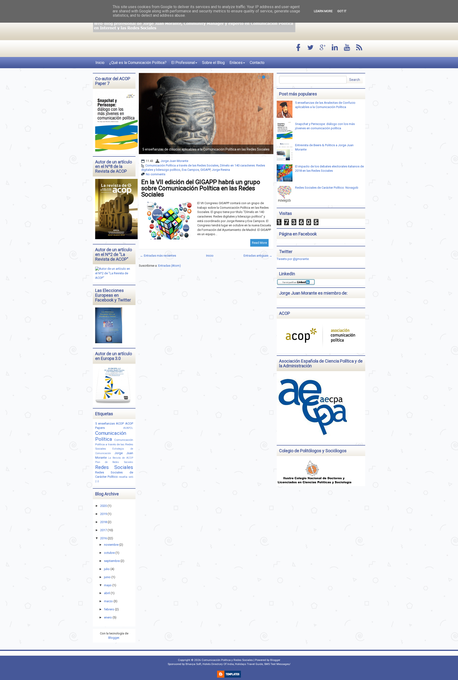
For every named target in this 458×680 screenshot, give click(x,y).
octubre (109, 553)
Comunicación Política (110, 436)
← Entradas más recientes (158, 255)
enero (108, 617)
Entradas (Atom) (169, 265)
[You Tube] (347, 47)
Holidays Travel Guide (249, 664)
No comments (155, 174)
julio (107, 569)
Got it (341, 11)
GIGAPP (205, 169)
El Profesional (183, 62)
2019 (103, 514)
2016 (103, 538)
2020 (103, 506)
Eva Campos (190, 169)
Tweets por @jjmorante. (293, 259)
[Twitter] (310, 47)
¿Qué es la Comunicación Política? (138, 62)
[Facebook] (298, 47)
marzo (108, 601)
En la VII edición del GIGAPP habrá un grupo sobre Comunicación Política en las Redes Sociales (200, 188)
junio (107, 577)
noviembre (111, 544)
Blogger (113, 637)
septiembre (112, 561)
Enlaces (236, 62)
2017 (103, 530)
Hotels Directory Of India (218, 664)
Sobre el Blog (213, 62)
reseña (123, 476)
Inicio (99, 62)
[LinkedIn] (335, 47)
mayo (108, 585)
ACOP (120, 423)
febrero (109, 609)
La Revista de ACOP (120, 457)
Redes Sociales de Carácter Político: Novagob (326, 187)
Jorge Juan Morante (174, 161)
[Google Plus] (322, 47)
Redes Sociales (114, 467)
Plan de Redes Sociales (114, 462)
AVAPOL (128, 428)
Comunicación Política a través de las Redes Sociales (182, 165)
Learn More (323, 11)
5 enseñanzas (105, 423)
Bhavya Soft (193, 664)
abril (107, 593)
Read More (259, 242)
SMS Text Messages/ (277, 664)
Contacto (257, 62)
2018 (103, 522)
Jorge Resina (221, 169)
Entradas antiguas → (258, 255)
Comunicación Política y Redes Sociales (227, 660)
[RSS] (359, 47)
